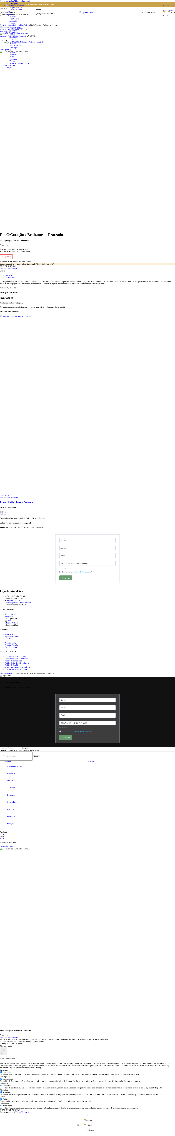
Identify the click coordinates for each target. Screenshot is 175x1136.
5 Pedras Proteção (11, 623)
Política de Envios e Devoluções (17, 663)
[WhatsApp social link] (11, 270)
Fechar (2, 834)
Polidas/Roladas (16, 46)
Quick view (4, 495)
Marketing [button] (4, 1090)
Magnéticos (14, 1)
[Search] (159, 12)
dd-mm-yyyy (63, 568)
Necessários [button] (4, 1103)
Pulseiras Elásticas (16, 28)
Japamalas (13, 21)
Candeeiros (14, 3)
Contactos (8, 639)
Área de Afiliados (11, 647)
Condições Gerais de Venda (15, 656)
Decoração (14, 48)
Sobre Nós (9, 634)
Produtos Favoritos (12, 645)
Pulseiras (13, 39)
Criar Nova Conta (6, 847)
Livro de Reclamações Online (16, 669)
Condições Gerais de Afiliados (16, 659)
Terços (12, 61)
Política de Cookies (12, 665)
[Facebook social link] (7, 270)
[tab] (8, 275)
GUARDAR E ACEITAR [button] (10, 1110)
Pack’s (12, 57)
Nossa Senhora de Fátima (19, 63)
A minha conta (10, 643)
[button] (4, 514)
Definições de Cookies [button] (8, 1044)
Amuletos (13, 52)
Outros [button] (2, 1097)
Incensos (13, 55)
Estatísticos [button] (4, 1083)
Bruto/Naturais (15, 43)
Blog (6, 641)
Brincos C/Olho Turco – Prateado (16, 502)
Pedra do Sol (9, 616)
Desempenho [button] (5, 1077)
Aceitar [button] (20, 1044)
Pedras (12, 23)
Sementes (13, 59)
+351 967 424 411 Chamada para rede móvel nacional (18, 601)
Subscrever (66, 578)
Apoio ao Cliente (11, 636)
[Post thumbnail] (10, 614)
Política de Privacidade (82, 572)
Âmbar (12, 35)
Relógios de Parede (17, 5)
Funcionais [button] (4, 1070)
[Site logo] (88, 12)
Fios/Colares (14, 19)
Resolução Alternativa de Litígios (17, 667)
